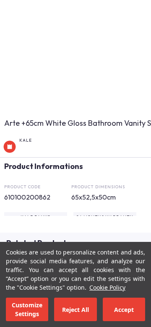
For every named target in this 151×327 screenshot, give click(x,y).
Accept (124, 310)
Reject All (75, 310)
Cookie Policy (107, 287)
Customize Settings (27, 309)
